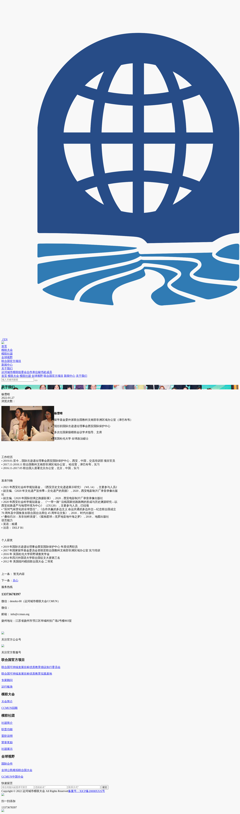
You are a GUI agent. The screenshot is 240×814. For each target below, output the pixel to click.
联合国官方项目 (11, 361)
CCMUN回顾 (9, 707)
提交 (104, 787)
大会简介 (7, 701)
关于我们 (7, 368)
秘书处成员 (45, 372)
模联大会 (7, 349)
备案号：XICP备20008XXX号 (86, 791)
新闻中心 (7, 364)
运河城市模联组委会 (14, 372)
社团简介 (7, 722)
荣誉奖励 (7, 742)
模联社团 (7, 353)
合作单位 (32, 372)
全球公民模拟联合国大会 (16, 770)
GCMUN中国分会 (12, 776)
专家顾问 (7, 680)
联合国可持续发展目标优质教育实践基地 (26, 673)
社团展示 (7, 748)
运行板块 (7, 686)
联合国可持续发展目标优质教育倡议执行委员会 (30, 667)
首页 (4, 346)
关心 (15, 580)
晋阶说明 (7, 735)
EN (4, 339)
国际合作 (7, 763)
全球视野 (7, 357)
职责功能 (7, 729)
